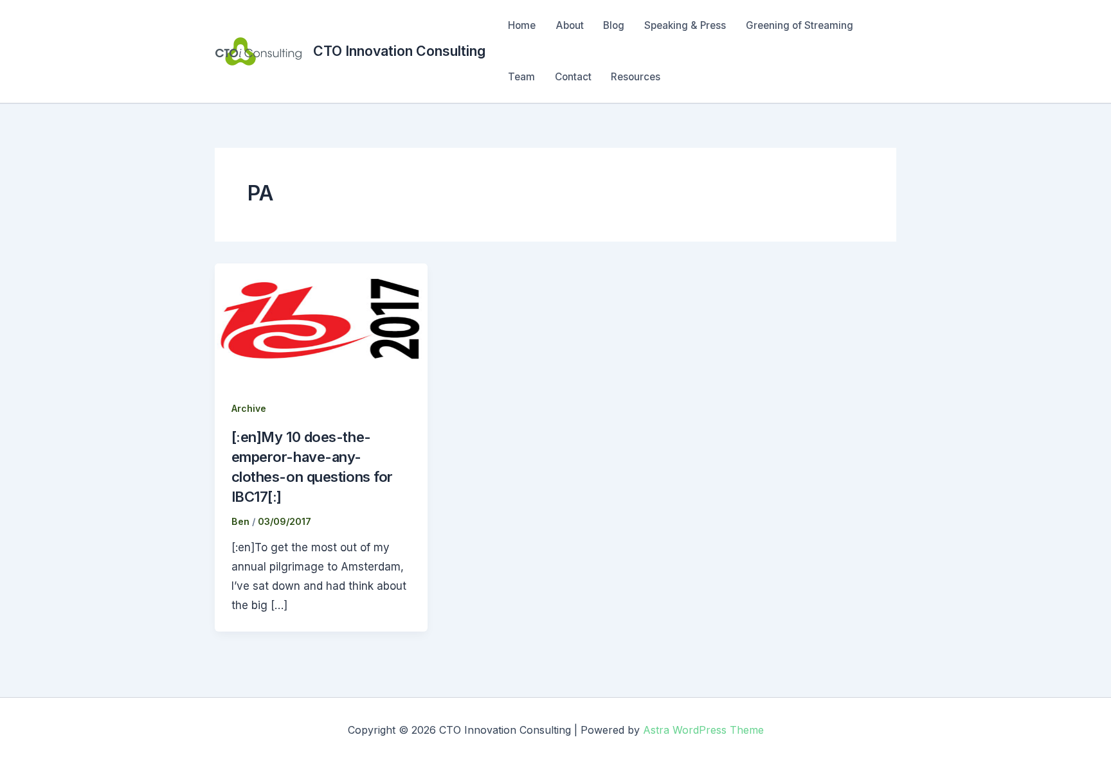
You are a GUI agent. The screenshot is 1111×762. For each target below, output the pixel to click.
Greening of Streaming (799, 25)
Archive (248, 408)
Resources (635, 77)
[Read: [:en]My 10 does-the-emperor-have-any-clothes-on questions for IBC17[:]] (321, 322)
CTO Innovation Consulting (399, 50)
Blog (613, 25)
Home (522, 25)
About (570, 25)
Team (521, 77)
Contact (573, 77)
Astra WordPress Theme (703, 729)
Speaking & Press (685, 25)
